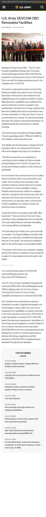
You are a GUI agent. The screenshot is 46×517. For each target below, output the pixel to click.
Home (4, 504)
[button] (1, 4)
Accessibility (13, 507)
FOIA (24, 507)
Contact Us (15, 504)
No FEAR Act (34, 507)
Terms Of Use (38, 504)
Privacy (26, 504)
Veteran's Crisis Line (23, 510)
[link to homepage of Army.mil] (23, 7)
